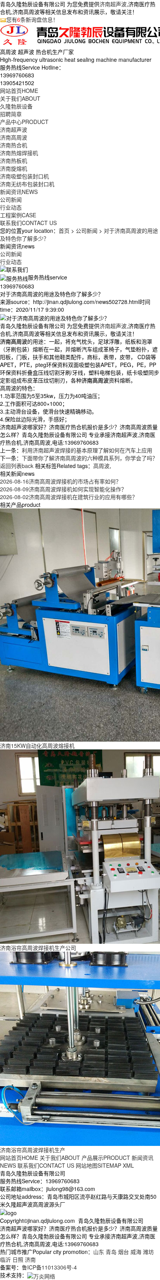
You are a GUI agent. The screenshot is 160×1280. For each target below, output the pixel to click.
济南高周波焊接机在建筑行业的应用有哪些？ (68, 497)
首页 (64, 230)
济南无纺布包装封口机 (27, 184)
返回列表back (16, 466)
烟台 (123, 1252)
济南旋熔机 (13, 168)
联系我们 (28, 223)
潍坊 (148, 1252)
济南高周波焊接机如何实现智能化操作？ (63, 489)
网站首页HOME (19, 1157)
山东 (98, 1252)
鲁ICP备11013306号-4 (49, 1267)
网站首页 (19, 90)
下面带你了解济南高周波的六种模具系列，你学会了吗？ (90, 458)
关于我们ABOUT (60, 1157)
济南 (30, 1259)
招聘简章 (11, 114)
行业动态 (11, 207)
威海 (135, 1252)
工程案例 (18, 215)
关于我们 (20, 98)
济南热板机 (13, 160)
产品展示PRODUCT (106, 1157)
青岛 (111, 1252)
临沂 (5, 1259)
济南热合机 (13, 145)
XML (128, 1165)
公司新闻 (11, 199)
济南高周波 (13, 137)
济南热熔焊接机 (19, 153)
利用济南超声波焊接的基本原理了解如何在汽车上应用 (87, 450)
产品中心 (24, 122)
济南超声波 (113, 4)
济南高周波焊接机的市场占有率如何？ (60, 481)
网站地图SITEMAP (98, 1165)
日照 (17, 1259)
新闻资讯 (19, 192)
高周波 (101, 466)
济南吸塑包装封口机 (24, 176)
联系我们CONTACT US (45, 1165)
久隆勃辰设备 (16, 106)
